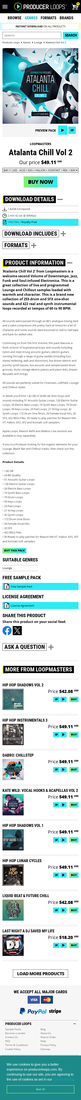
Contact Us (11, 1037)
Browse (14, 18)
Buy (74, 699)
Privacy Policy (48, 1045)
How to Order (48, 1037)
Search (71, 35)
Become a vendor (15, 1033)
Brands (66, 18)
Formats (48, 18)
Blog (43, 1029)
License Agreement (22, 605)
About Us (45, 1033)
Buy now (40, 181)
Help (43, 1041)
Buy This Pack (14, 550)
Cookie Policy (63, 1079)
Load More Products (40, 973)
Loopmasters (40, 144)
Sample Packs (13, 1029)
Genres (31, 18)
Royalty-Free (29, 222)
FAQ (7, 1041)
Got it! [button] (40, 1089)
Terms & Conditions (16, 1045)
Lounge (7, 568)
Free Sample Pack (21, 586)
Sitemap (45, 1049)
